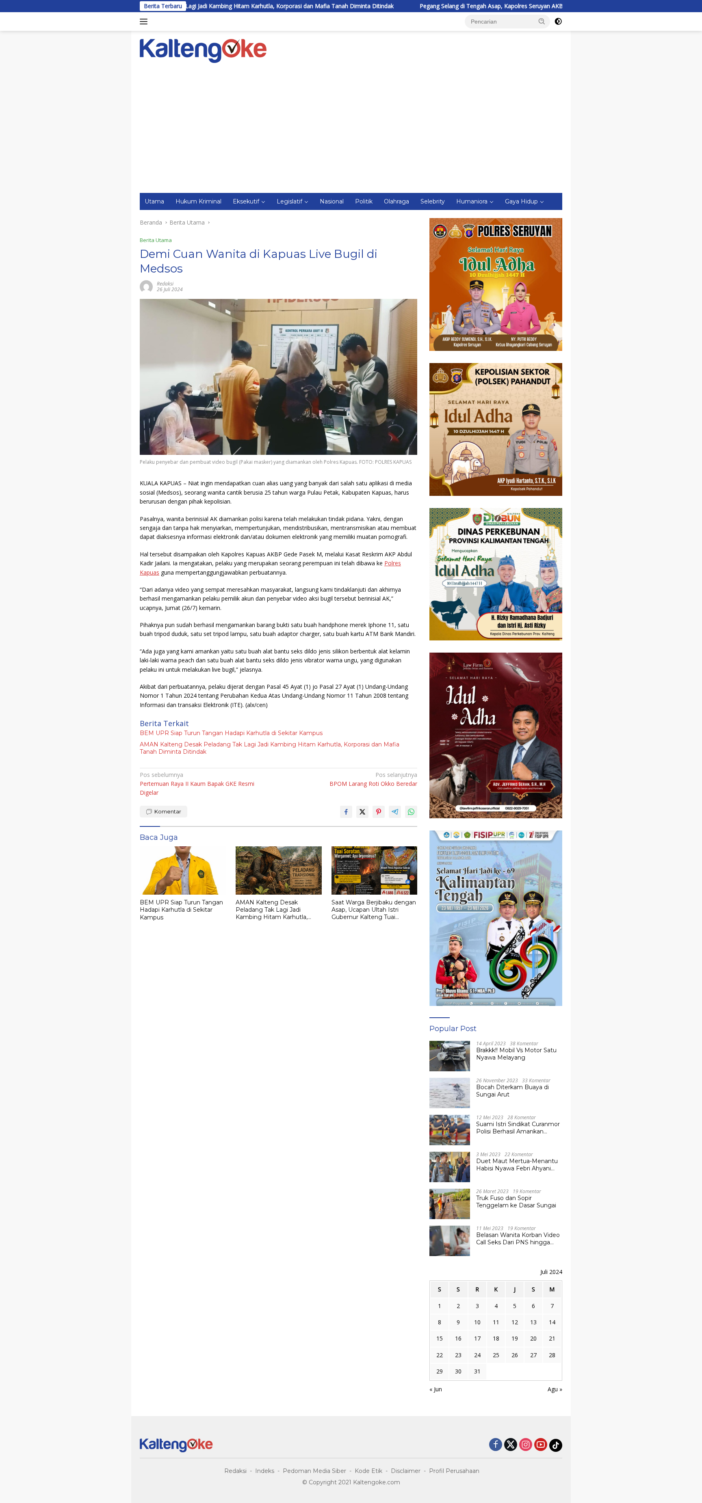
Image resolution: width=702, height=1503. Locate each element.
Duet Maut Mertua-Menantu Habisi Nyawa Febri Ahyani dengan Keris (517, 1164)
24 (477, 1355)
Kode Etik (368, 1471)
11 (496, 1322)
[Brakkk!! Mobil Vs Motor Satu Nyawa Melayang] (449, 1056)
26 (514, 1355)
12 (514, 1322)
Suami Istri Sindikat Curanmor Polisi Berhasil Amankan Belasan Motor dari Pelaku (518, 1127)
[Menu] (145, 21)
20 (533, 1338)
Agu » (555, 1389)
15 (439, 1338)
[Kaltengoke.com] (203, 50)
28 (552, 1355)
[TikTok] (555, 1445)
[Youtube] (540, 1445)
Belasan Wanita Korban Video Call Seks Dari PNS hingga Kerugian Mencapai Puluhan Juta (518, 1238)
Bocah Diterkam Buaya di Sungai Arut (512, 1090)
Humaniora (472, 201)
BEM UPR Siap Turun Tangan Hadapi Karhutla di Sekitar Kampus (231, 733)
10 (477, 1322)
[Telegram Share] (395, 812)
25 (496, 1355)
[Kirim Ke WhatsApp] (411, 812)
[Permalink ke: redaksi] (146, 286)
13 (533, 1322)
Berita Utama (156, 240)
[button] (542, 21)
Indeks (264, 1471)
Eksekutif (246, 201)
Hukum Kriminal (198, 201)
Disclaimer (405, 1471)
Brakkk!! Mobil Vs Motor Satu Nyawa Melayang (516, 1054)
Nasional (332, 201)
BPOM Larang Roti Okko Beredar (373, 779)
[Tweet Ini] (362, 812)
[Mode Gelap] (558, 21)
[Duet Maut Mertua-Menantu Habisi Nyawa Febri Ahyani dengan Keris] (449, 1167)
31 (477, 1371)
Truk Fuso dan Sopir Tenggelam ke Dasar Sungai (516, 1201)
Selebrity (432, 201)
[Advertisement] (351, 132)
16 (458, 1338)
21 (552, 1338)
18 (496, 1338)
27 (533, 1355)
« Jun (435, 1389)
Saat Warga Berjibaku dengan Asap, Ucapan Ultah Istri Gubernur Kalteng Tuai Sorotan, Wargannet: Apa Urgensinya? (374, 910)
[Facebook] (495, 1445)
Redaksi (235, 1471)
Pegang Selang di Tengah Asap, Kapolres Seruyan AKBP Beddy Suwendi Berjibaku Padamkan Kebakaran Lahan (493, 6)
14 (552, 1322)
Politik (364, 201)
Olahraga (396, 201)
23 (458, 1355)
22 (439, 1355)
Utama (154, 201)
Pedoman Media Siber (314, 1471)
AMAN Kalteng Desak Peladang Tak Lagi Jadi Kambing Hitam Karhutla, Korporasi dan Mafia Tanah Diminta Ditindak (269, 748)
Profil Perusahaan (454, 1471)
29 (439, 1371)
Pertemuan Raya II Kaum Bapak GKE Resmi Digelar (197, 784)
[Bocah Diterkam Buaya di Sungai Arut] (449, 1093)
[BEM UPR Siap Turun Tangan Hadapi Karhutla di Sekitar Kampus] (183, 870)
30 (458, 1371)
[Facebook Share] (346, 812)
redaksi (165, 283)
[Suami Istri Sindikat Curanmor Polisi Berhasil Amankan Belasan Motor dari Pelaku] (449, 1130)
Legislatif (289, 201)
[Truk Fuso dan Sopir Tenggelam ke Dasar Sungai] (449, 1204)
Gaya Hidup (521, 201)
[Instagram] (525, 1445)
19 (514, 1338)
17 (477, 1338)
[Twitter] (510, 1445)
